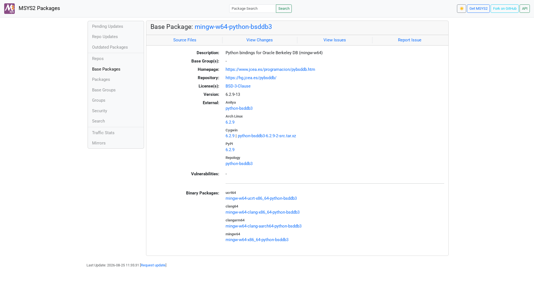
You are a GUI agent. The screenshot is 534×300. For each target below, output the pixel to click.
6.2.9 (230, 122)
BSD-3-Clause (238, 86)
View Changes (259, 40)
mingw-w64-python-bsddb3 (233, 26)
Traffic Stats (103, 132)
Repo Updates (105, 36)
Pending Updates (107, 26)
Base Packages (106, 69)
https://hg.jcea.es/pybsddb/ (251, 77)
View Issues (334, 40)
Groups (98, 100)
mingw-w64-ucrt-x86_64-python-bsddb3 (261, 198)
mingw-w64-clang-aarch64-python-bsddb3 (263, 226)
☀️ (461, 8)
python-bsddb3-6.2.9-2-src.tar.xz (267, 135)
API (525, 8)
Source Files (184, 40)
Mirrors (99, 143)
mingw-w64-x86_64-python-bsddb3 (257, 239)
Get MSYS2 (478, 8)
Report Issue (409, 40)
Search (284, 8)
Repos (98, 58)
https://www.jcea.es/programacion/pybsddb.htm (270, 69)
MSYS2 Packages (38, 8)
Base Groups (104, 90)
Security (99, 110)
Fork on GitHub (504, 8)
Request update (153, 265)
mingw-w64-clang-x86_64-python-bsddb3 (263, 212)
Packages (101, 79)
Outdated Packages (110, 47)
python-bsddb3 (239, 108)
